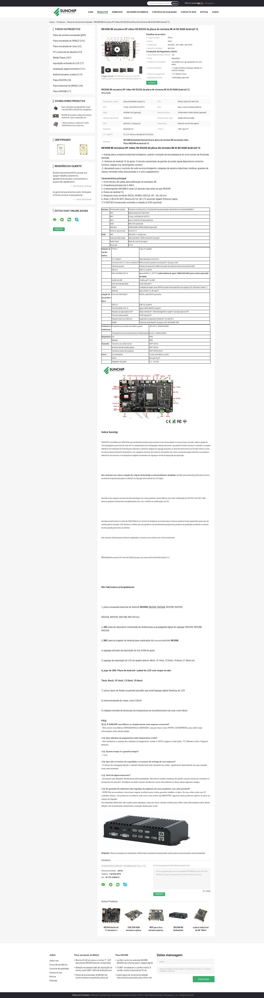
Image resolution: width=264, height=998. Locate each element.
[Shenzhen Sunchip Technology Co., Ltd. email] (56, 219)
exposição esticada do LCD (66, 63)
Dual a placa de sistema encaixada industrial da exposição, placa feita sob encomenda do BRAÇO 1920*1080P (134, 977)
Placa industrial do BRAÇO (65, 85)
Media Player (59, 57)
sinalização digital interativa (66, 69)
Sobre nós (117, 12)
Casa (90, 12)
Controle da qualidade (164, 12)
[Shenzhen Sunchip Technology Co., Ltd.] (65, 12)
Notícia (204, 12)
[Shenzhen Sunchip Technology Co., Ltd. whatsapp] (63, 219)
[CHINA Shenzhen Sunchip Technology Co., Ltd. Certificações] (61, 150)
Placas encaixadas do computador (123, 853)
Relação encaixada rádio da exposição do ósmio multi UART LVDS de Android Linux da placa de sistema (94, 969)
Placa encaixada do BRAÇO (66, 40)
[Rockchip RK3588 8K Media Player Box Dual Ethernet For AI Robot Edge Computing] (117, 49)
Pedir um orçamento (192, 3)
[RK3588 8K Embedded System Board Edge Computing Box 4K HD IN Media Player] (178, 915)
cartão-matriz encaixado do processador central (155, 853)
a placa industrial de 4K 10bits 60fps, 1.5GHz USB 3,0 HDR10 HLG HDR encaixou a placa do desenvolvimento (201, 929)
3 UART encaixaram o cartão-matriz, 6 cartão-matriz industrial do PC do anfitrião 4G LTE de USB (134, 969)
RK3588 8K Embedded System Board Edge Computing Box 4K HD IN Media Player (178, 929)
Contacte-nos (188, 12)
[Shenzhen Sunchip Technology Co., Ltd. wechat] (71, 219)
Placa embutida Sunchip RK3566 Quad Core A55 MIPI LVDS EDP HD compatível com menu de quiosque (76, 109)
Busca (175, 3)
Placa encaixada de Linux (65, 46)
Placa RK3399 (60, 80)
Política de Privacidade (80, 995)
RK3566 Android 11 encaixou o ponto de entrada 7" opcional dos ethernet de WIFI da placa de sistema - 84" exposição (111, 929)
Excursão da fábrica (137, 12)
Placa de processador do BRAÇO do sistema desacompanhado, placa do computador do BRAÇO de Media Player (93, 977)
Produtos (102, 12)
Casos (215, 12)
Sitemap (53, 980)
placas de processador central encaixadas (189, 853)
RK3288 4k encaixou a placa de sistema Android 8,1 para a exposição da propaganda (76, 117)
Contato (151, 83)
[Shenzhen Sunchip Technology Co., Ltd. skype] (78, 219)
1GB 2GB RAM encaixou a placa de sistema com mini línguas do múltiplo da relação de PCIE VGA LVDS (133, 929)
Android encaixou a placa (65, 74)
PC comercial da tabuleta (65, 52)
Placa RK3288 (60, 91)
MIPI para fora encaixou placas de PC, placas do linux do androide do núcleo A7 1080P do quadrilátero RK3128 (156, 929)
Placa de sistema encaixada (79, 22)
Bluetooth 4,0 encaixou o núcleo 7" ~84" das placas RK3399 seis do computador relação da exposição (93, 962)
